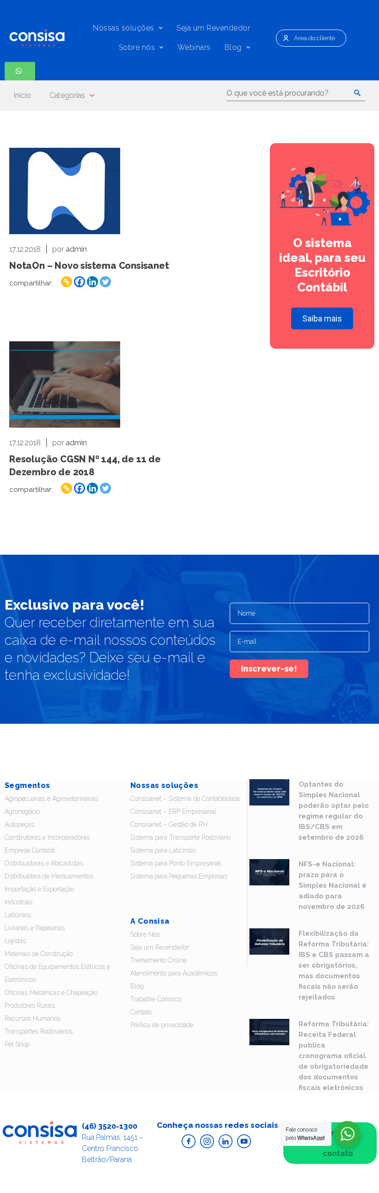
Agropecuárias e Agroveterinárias (51, 798)
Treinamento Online (158, 960)
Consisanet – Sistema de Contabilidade (185, 798)
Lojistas (15, 941)
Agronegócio (22, 811)
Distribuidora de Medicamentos (49, 876)
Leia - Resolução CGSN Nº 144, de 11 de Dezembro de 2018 (64, 384)
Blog (233, 47)
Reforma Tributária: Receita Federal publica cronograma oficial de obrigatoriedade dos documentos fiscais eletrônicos (334, 1056)
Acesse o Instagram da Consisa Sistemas (207, 1141)
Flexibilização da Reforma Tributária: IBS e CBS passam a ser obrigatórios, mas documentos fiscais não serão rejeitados (334, 965)
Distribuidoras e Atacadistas (44, 863)
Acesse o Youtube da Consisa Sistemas (244, 1141)
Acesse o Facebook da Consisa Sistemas (189, 1141)
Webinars (194, 47)
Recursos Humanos (33, 1018)
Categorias (67, 95)
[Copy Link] (66, 281)
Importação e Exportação (39, 889)
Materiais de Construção (39, 953)
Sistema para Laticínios (163, 850)
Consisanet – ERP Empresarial (173, 811)
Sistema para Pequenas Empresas (178, 876)
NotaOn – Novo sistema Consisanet (89, 265)
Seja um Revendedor (213, 28)
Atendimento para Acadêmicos (173, 973)
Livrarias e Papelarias (35, 928)
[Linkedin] (92, 281)
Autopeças (19, 824)
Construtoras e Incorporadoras (47, 837)
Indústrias (18, 902)
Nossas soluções (123, 28)
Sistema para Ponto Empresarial (175, 863)
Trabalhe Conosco (155, 999)
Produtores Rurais (30, 1005)
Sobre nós (137, 47)
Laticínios (18, 915)
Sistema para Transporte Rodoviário (180, 837)
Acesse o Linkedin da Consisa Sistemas (225, 1141)
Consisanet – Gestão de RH (169, 824)
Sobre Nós (145, 934)
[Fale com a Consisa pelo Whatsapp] (20, 71)
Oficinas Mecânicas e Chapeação (51, 992)
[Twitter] (105, 281)
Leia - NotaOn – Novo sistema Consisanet (64, 191)
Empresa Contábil (30, 850)
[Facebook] (79, 281)
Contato (141, 1012)
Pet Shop (17, 1044)
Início (22, 95)
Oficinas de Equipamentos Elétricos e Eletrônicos (57, 973)
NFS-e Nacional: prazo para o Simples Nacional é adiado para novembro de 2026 (333, 885)
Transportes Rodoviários (39, 1031)
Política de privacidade (161, 1025)
